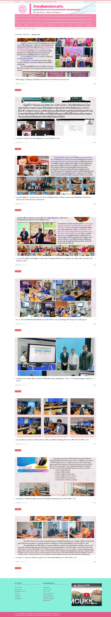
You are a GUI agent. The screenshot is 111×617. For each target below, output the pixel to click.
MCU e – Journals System (48, 593)
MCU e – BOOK (46, 591)
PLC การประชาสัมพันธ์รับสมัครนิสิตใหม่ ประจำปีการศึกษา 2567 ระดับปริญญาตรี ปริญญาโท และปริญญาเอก (51, 319)
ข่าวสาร (94, 83)
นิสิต (70, 25)
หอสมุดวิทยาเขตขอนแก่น (48, 598)
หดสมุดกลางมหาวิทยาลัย (48, 596)
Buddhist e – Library (47, 589)
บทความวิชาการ (46, 587)
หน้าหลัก (19, 25)
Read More (18, 90)
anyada (18, 83)
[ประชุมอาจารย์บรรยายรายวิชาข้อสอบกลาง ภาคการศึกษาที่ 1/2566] (55, 116)
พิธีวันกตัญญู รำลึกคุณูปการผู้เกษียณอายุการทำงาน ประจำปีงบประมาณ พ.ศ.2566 (42, 79)
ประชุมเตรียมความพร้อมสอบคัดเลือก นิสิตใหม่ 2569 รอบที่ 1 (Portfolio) (40, 1)
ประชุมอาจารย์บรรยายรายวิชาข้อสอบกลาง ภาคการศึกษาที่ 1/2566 (38, 138)
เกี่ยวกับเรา (27, 25)
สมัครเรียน (79, 25)
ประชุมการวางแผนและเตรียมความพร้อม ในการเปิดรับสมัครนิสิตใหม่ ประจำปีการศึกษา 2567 (46, 557)
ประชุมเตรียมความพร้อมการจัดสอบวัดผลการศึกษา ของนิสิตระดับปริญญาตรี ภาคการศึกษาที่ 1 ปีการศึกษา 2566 (52, 440)
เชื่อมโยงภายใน (51, 25)
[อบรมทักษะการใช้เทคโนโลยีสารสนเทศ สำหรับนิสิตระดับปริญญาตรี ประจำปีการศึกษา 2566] (55, 476)
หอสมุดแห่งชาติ (46, 600)
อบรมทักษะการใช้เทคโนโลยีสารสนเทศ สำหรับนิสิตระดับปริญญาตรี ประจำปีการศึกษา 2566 (46, 499)
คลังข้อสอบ (89, 25)
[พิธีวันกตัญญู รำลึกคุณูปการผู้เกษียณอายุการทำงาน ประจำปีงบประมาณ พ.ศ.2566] (55, 57)
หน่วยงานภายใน (39, 25)
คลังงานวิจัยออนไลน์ (47, 595)
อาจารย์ (62, 25)
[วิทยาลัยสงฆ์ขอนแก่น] (55, 8)
